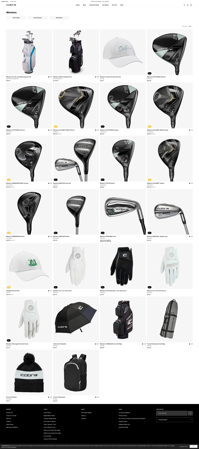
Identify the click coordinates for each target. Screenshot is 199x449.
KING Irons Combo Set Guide (52, 433)
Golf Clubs (16, 17)
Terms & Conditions (124, 412)
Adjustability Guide (49, 415)
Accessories (38, 17)
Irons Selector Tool (49, 427)
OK (193, 446)
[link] (77, 5)
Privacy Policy (123, 415)
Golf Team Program (49, 421)
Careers (83, 418)
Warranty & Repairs (12, 427)
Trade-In (8, 421)
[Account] (187, 5)
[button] (94, 5)
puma (13, 1)
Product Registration (50, 418)
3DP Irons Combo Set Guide (52, 430)
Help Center (9, 424)
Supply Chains (123, 421)
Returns (8, 418)
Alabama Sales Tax (124, 424)
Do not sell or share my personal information (132, 418)
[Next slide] (49, 52)
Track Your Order (11, 415)
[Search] (184, 5)
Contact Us (9, 412)
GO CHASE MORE (86, 412)
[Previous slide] (8, 52)
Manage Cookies (184, 446)
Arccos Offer (47, 436)
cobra (4, 1)
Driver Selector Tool (50, 424)
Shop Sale (59, 17)
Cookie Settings (123, 427)
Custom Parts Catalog (50, 439)
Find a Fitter (47, 412)
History (83, 415)
